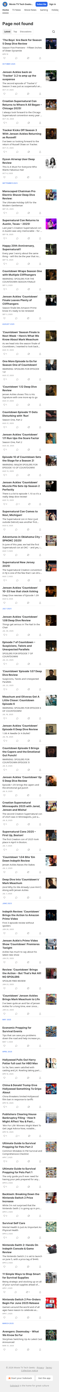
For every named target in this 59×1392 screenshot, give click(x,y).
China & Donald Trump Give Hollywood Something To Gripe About (21, 1089)
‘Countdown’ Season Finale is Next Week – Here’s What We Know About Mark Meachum (21, 336)
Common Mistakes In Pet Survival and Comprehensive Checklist (22, 1152)
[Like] (4, 58)
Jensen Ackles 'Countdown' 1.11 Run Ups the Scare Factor (20, 436)
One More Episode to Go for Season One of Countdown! (19, 363)
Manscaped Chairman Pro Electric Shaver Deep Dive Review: (18, 195)
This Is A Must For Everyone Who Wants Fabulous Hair (19, 168)
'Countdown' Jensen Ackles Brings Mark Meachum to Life (21, 997)
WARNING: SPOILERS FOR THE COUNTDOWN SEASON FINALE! (18, 280)
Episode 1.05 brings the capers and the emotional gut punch (20, 786)
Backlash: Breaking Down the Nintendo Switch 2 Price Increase (20, 1198)
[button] (5, 10)
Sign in (52, 4)
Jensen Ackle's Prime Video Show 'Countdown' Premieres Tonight (21, 944)
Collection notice (29, 1370)
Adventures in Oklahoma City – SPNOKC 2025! (22, 538)
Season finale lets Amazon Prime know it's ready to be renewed (19, 309)
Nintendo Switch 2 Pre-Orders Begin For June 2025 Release (21, 1301)
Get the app (44, 1378)
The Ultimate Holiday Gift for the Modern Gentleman (19, 204)
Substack (14, 1385)
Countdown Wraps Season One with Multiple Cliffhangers (22, 273)
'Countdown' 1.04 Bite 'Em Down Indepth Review (18, 859)
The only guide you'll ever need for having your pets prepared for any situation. (20, 1178)
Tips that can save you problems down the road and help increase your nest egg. (22, 1037)
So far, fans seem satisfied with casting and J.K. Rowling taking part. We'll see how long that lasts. (21, 1069)
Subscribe (41, 4)
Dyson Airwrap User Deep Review (18, 161)
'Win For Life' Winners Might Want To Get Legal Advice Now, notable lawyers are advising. (21, 1127)
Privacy (40, 1367)
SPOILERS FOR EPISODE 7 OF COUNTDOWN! (17, 655)
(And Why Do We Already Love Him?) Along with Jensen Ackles (21, 889)
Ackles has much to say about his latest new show (19, 953)
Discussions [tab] (25, 31)
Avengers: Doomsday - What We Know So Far (20, 1333)
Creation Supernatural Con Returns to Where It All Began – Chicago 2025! (22, 105)
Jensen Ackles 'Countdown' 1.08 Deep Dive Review (20, 618)
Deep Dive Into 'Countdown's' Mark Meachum (20, 881)
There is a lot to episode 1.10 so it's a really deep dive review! (21, 495)
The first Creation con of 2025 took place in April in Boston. (20, 841)
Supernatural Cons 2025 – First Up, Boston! (19, 833)
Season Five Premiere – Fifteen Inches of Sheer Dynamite (22, 49)
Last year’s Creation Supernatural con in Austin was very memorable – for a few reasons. (21, 229)
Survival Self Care (13, 1223)
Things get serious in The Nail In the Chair (21, 626)
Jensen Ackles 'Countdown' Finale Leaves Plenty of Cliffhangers (20, 300)
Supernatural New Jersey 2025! (18, 564)
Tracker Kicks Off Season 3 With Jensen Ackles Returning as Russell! (21, 134)
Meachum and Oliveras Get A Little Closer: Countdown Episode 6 (20, 700)
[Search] (54, 32)
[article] (29, 49)
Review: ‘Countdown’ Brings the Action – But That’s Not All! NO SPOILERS (21, 973)
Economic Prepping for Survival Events (16, 1029)
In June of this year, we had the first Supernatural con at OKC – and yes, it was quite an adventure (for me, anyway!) (21, 546)
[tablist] (17, 32)
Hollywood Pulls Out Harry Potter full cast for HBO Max (20, 1061)
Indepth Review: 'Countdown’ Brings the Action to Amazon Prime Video (20, 915)
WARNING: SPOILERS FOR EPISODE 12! (20, 370)
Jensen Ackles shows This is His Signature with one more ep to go (20, 396)
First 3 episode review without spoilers (18, 924)
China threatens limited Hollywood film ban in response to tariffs (20, 1098)
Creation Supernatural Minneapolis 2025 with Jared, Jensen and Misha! (21, 806)
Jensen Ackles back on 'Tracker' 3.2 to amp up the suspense (19, 76)
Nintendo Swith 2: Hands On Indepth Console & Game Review (20, 1248)
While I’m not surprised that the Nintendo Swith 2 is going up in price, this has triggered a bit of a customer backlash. (22, 1207)
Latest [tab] (7, 31)
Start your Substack (21, 1378)
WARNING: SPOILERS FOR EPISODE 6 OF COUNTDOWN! (21, 709)
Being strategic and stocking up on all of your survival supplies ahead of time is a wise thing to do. (22, 1283)
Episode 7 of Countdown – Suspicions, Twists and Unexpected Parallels (18, 646)
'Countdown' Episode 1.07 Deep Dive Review (22, 673)
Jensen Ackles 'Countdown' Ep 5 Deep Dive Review (22, 779)
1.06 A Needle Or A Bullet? (16, 733)
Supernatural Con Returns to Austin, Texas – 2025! (20, 222)
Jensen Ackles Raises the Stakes (18, 864)
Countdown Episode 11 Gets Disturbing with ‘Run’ (20, 414)
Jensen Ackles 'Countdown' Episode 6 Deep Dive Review (20, 727)
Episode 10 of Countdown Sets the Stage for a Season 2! (21, 458)
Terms (49, 1367)
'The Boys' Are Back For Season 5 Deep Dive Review (22, 42)
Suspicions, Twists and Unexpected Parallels (20, 680)
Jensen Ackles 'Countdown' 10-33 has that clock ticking (20, 589)
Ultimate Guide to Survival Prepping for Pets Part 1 (19, 1170)
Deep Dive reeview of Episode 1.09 (20, 595)
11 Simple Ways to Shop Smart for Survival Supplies (21, 1276)
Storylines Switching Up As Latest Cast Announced (22, 1341)
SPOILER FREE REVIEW (14, 980)
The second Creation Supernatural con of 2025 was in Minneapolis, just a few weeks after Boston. (22, 815)
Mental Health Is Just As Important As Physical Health (21, 1229)
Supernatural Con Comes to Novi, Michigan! (20, 513)
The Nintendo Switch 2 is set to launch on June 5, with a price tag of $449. (22, 1258)
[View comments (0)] (16, 58)
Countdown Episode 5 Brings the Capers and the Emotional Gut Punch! (21, 752)
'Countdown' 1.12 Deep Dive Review (19, 388)
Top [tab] (15, 31)
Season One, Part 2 (12, 419)
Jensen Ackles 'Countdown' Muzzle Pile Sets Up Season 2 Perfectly (21, 486)
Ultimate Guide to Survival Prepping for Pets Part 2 (19, 1145)
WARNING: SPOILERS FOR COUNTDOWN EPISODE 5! (16, 761)
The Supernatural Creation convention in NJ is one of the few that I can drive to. (22, 571)
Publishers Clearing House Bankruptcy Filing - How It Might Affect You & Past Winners (19, 1118)
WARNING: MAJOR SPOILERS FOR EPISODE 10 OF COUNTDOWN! (20, 466)
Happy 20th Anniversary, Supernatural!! (18, 247)
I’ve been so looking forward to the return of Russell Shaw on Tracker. (20, 143)
